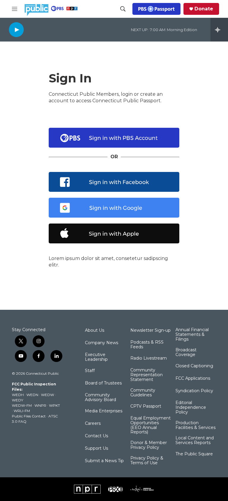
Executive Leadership (96, 357)
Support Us (96, 448)
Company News (101, 343)
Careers (93, 423)
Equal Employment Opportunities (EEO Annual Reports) (150, 425)
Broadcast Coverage (186, 352)
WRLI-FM (22, 411)
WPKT (54, 405)
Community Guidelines (142, 393)
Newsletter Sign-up (150, 330)
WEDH (18, 394)
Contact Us (96, 436)
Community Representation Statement (146, 375)
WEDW (47, 394)
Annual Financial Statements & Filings (192, 335)
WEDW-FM (22, 405)
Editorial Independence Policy (190, 408)
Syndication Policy (194, 391)
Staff (90, 370)
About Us (94, 330)
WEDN (32, 394)
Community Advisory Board (100, 397)
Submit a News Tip (104, 461)
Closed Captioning (194, 366)
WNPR (40, 405)
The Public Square (194, 454)
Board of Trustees (103, 383)
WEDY (17, 400)
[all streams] (219, 30)
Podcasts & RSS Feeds (147, 345)
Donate (203, 9)
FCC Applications (192, 378)
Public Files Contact (29, 416)
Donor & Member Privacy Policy (148, 445)
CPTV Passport (145, 406)
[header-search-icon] (123, 9)
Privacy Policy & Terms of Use (146, 460)
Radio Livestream (148, 358)
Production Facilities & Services (195, 425)
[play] (16, 29)
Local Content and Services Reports (194, 440)
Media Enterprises (103, 411)
